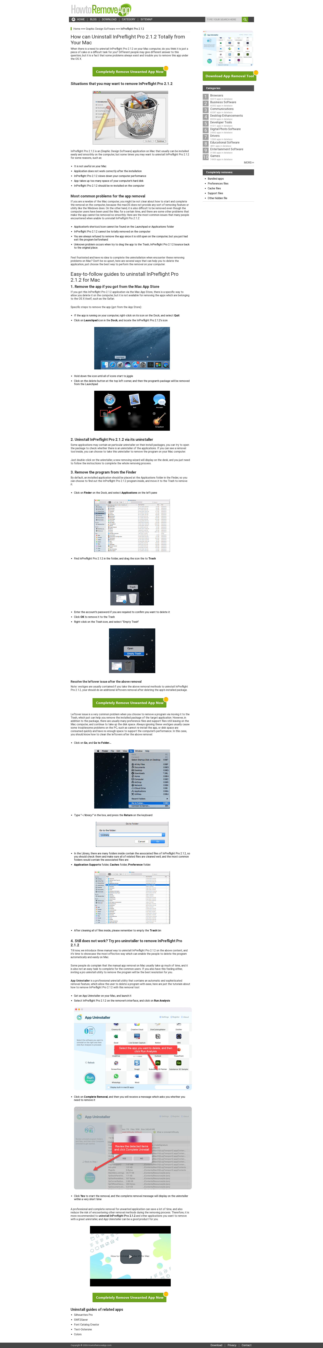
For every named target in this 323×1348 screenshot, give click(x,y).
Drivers (215, 135)
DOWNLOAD (109, 19)
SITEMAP (146, 19)
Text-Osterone (83, 1329)
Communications (222, 109)
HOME (81, 19)
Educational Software (225, 142)
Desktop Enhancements (226, 115)
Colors (78, 1334)
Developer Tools (221, 122)
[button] (130, 1257)
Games (215, 156)
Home (76, 28)
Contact (247, 1345)
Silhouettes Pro (83, 1314)
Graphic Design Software (100, 28)
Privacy (232, 1345)
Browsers (216, 95)
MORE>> (249, 162)
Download (216, 1345)
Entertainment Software (226, 149)
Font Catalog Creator (86, 1324)
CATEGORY (128, 19)
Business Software (223, 102)
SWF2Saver (81, 1319)
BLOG (93, 19)
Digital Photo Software (225, 129)
